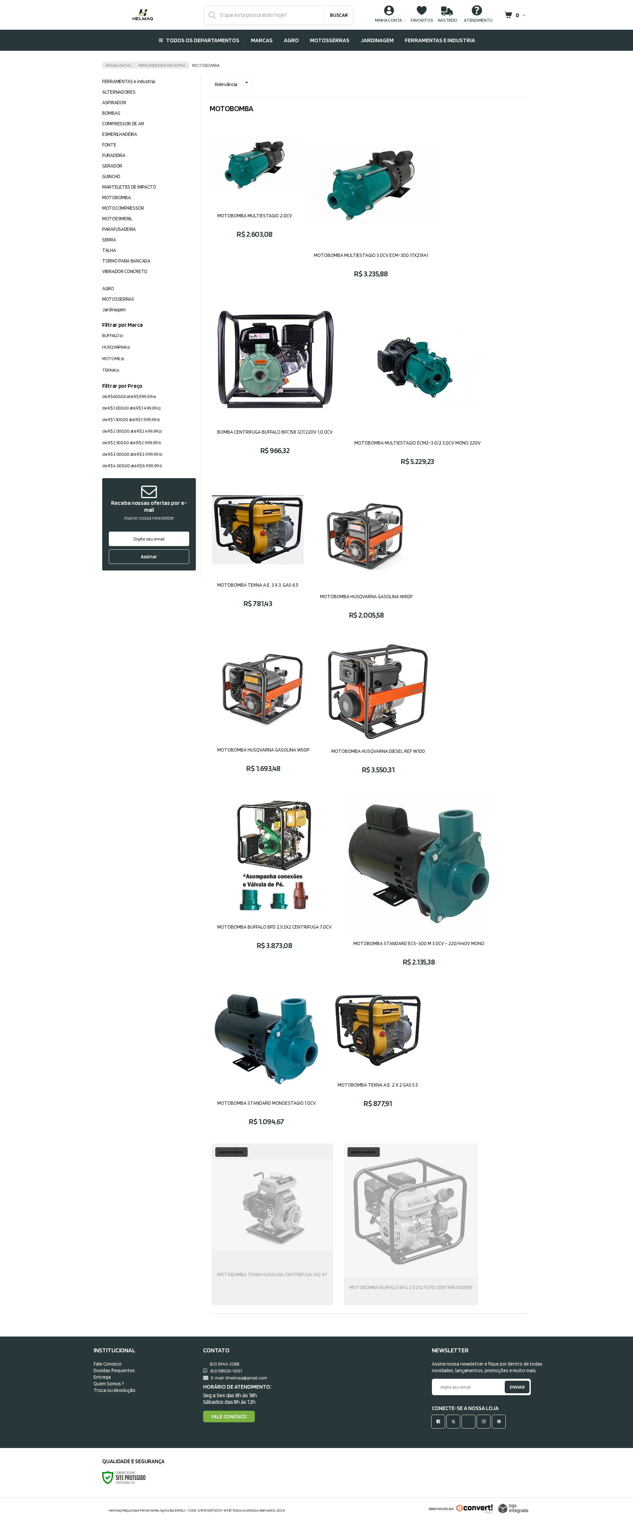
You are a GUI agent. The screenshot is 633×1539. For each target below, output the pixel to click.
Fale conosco (229, 1416)
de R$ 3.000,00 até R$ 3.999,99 (132, 454)
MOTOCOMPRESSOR (123, 208)
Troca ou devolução (114, 1390)
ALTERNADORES (118, 92)
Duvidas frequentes (114, 1370)
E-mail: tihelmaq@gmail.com (238, 1377)
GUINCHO (111, 176)
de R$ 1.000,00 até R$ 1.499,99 (131, 408)
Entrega (102, 1377)
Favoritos (422, 20)
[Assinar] (149, 556)
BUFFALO (112, 335)
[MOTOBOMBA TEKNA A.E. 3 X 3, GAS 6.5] (258, 557)
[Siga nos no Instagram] (485, 1421)
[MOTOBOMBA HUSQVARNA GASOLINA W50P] (263, 711)
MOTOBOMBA (116, 197)
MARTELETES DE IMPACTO (129, 187)
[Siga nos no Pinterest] (500, 1421)
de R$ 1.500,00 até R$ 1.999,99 (131, 419)
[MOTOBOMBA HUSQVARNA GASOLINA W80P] (366, 557)
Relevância (226, 84)
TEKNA (110, 370)
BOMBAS (111, 113)
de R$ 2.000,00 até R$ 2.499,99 (132, 431)
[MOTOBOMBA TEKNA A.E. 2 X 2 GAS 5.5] (377, 1060)
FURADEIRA (113, 155)
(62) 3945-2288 (224, 1364)
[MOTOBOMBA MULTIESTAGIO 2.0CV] (254, 205)
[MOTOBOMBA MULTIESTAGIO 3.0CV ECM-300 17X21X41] (371, 205)
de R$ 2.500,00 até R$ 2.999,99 (131, 442)
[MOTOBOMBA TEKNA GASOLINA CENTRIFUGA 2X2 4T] (272, 1224)
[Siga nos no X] (454, 1421)
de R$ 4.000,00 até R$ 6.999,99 (132, 465)
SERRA (109, 240)
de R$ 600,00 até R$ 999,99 (129, 396)
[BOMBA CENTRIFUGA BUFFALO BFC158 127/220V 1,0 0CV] (275, 386)
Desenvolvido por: (441, 1508)
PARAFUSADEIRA (119, 229)
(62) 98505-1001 (226, 1370)
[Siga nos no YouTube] (469, 1421)
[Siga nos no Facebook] (439, 1421)
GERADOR (112, 166)
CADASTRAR (510, 1388)
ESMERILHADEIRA (119, 134)
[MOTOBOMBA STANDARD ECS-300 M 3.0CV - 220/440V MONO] (419, 884)
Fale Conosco (108, 1364)
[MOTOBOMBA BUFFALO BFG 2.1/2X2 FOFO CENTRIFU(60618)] (411, 1224)
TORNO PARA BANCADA (126, 261)
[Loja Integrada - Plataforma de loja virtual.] (513, 1508)
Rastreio (448, 20)
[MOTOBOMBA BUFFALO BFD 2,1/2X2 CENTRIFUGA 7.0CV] (274, 884)
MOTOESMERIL (117, 219)
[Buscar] (338, 15)
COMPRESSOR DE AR (123, 124)
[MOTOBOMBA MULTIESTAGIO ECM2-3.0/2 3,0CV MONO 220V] (417, 386)
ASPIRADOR (114, 103)
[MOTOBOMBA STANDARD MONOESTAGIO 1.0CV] (266, 1060)
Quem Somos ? (109, 1383)
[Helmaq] (142, 15)
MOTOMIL (113, 358)
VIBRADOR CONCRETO (124, 271)
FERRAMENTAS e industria (161, 65)
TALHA (109, 250)
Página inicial (118, 65)
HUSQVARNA (116, 347)
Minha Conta (388, 20)
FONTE (109, 145)
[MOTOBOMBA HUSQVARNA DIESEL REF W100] (378, 711)
